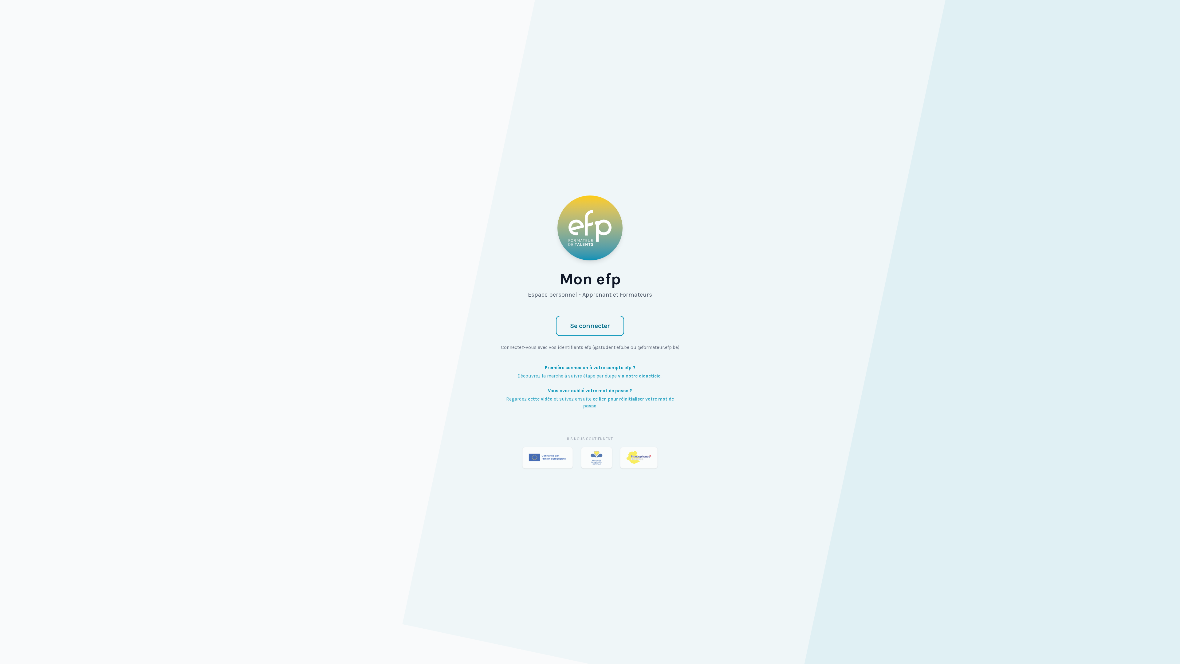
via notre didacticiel (640, 376)
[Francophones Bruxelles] (639, 457)
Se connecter (590, 326)
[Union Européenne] (547, 457)
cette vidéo (540, 399)
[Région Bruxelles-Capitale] (596, 457)
